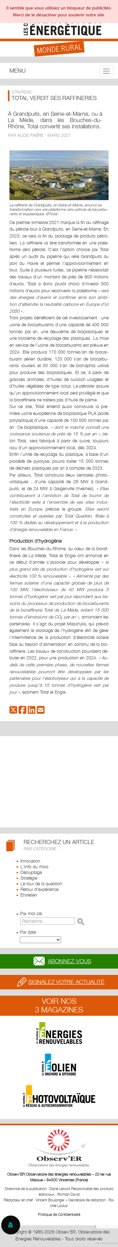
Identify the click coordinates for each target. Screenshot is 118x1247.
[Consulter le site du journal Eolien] (59, 1064)
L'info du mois (34, 866)
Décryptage (31, 872)
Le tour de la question (41, 883)
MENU (17, 70)
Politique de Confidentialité (59, 1214)
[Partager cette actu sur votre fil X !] (13, 711)
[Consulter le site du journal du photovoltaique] (59, 1096)
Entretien (28, 895)
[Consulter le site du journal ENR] (59, 1033)
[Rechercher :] (53, 921)
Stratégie (28, 878)
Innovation (30, 861)
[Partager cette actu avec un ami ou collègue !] (41, 711)
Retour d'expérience (39, 889)
